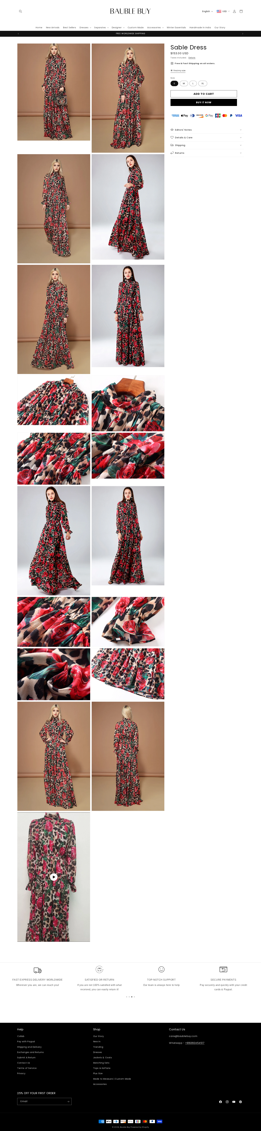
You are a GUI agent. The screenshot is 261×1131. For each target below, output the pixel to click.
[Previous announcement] (18, 34)
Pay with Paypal (26, 1041)
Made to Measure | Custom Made (112, 1078)
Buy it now (203, 102)
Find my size (179, 70)
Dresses (97, 1052)
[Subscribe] (68, 1101)
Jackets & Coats (102, 1057)
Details (191, 57)
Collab (20, 1036)
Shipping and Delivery (29, 1046)
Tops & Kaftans (102, 1068)
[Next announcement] (242, 34)
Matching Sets (101, 1062)
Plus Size (98, 1073)
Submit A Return (26, 1057)
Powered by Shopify (140, 1127)
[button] (20, 11)
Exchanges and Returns (30, 1052)
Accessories (100, 1084)
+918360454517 (195, 1043)
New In (97, 1041)
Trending (98, 1046)
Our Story (98, 1036)
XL (202, 83)
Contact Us (23, 1062)
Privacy (21, 1073)
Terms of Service (27, 1068)
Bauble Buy (125, 1127)
